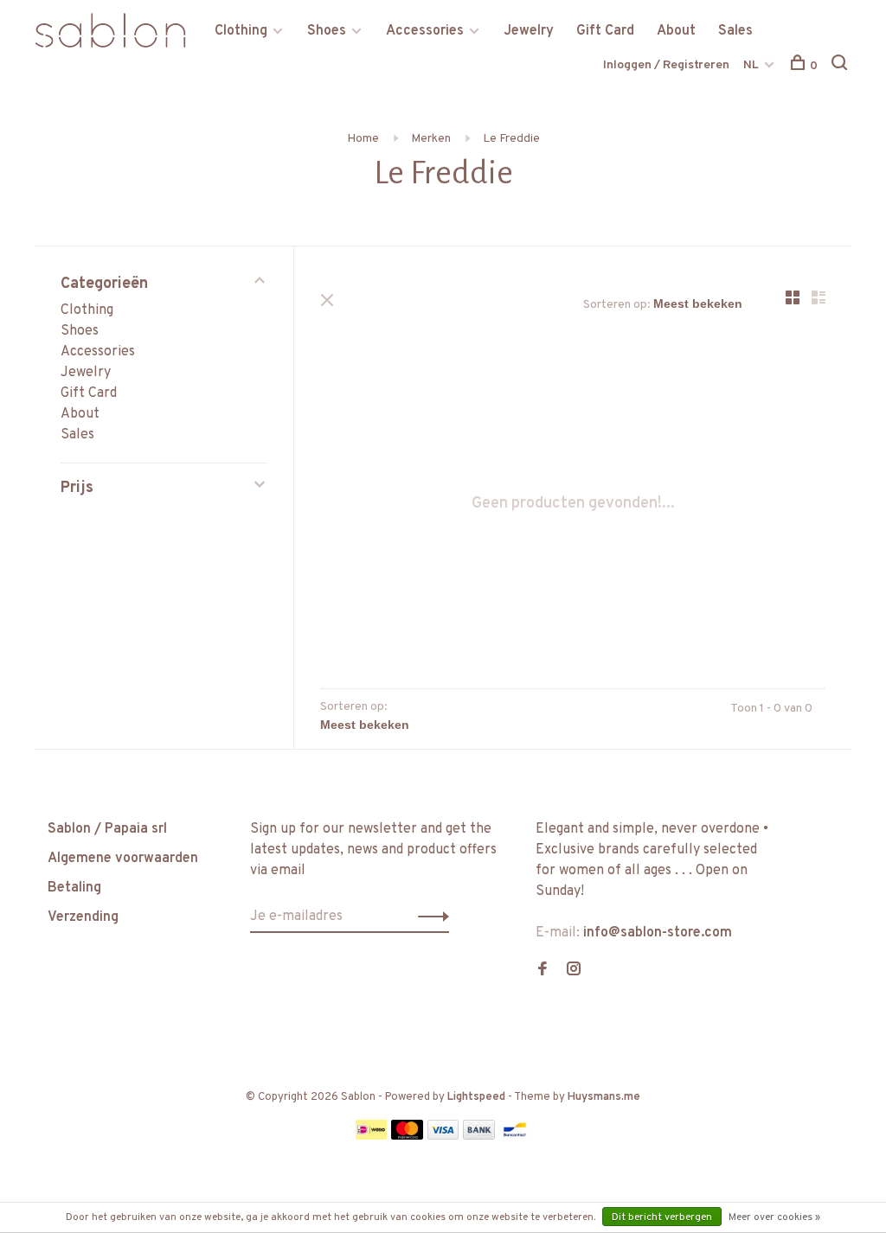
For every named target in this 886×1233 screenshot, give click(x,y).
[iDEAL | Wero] (371, 1136)
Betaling (74, 888)
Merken (431, 138)
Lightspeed (476, 1097)
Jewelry (529, 31)
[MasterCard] (407, 1136)
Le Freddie (511, 138)
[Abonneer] (428, 917)
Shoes (326, 31)
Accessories (425, 31)
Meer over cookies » (774, 1217)
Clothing (241, 31)
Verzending (83, 917)
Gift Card (605, 31)
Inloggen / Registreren (666, 65)
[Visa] (443, 1136)
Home (363, 138)
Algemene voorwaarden (123, 858)
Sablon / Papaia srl (107, 829)
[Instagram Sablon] (574, 971)
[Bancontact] (514, 1136)
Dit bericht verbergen (662, 1217)
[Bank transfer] (479, 1136)
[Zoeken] (841, 66)
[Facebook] (542, 971)
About (676, 31)
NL (751, 65)
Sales (735, 31)
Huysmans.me (604, 1097)
